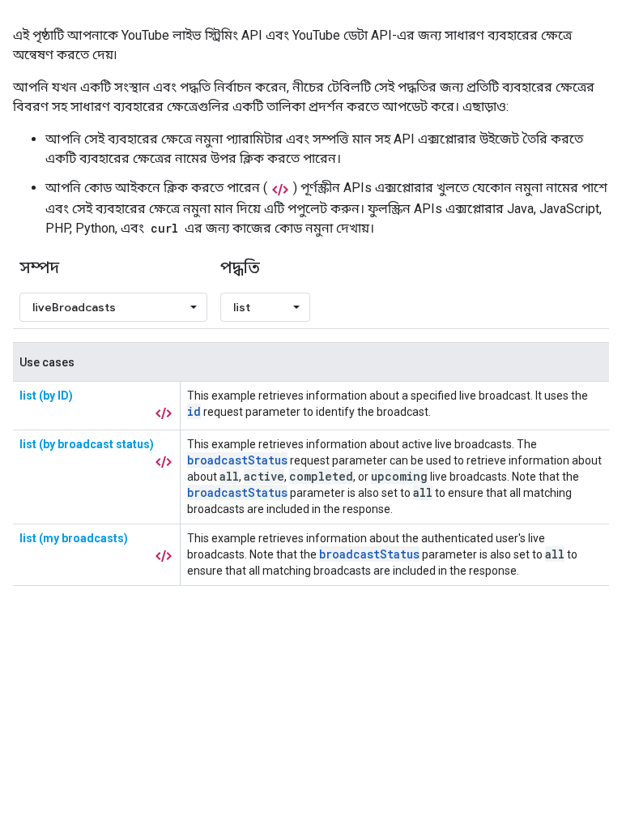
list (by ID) (46, 395)
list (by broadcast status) (86, 444)
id (194, 411)
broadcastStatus (237, 460)
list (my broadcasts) (73, 538)
